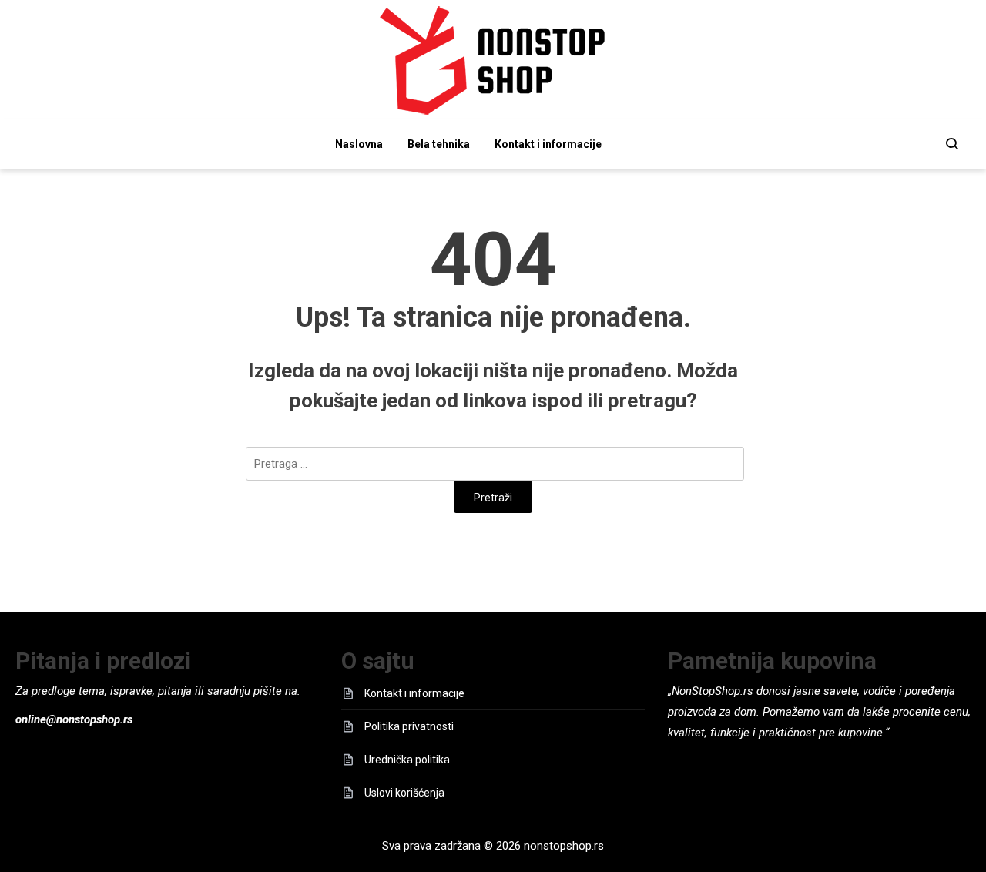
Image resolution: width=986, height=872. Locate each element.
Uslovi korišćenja (404, 792)
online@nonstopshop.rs (73, 719)
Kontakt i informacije (548, 144)
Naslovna (359, 144)
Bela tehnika (438, 144)
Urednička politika (407, 759)
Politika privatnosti (409, 726)
